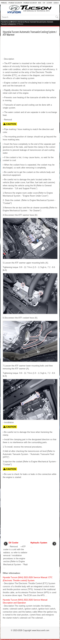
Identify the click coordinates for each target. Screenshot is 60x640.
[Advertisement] (30, 47)
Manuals (4, 3)
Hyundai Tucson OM (15, 3)
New (39, 3)
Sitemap (49, 3)
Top (44, 3)
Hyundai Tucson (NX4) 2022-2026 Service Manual (15, 22)
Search (56, 3)
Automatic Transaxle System (38, 22)
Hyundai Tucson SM (30, 3)
